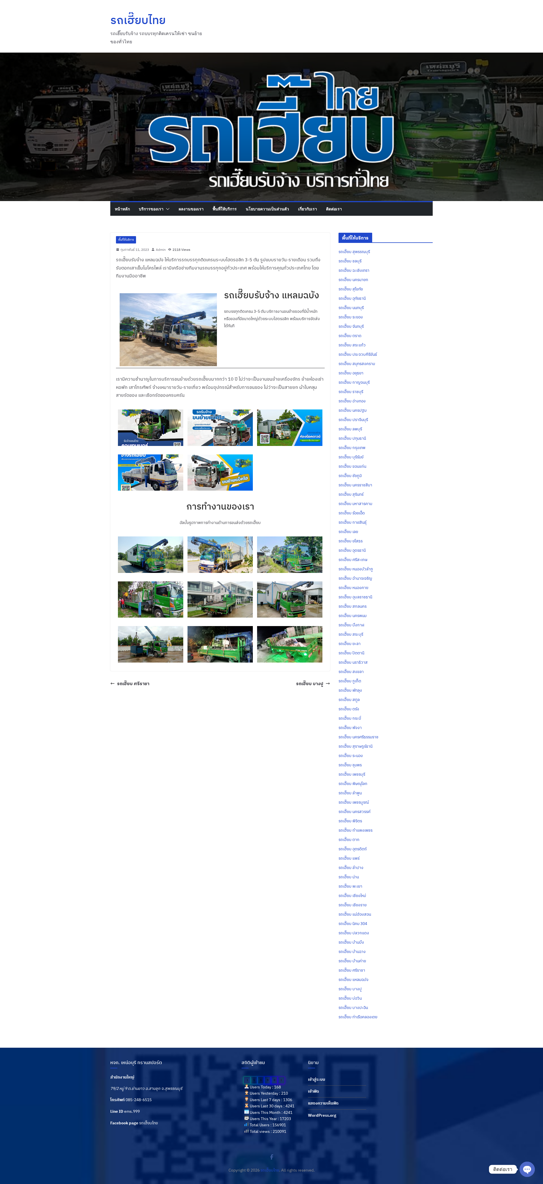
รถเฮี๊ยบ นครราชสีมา (355, 485)
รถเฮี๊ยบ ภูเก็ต (350, 680)
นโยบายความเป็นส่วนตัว (267, 209)
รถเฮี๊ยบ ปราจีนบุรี (353, 419)
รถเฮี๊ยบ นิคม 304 (353, 923)
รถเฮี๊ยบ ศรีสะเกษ (353, 559)
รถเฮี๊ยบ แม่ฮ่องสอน (355, 914)
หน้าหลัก (122, 209)
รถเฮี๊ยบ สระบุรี (351, 634)
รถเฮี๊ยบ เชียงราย (353, 904)
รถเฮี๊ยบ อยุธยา (351, 373)
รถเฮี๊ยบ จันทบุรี (351, 326)
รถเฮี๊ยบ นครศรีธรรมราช (358, 736)
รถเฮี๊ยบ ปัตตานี (351, 652)
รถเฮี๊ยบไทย (138, 19)
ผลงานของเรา (191, 209)
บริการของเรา (151, 209)
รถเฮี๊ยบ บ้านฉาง (352, 951)
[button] (166, 209)
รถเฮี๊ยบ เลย (348, 531)
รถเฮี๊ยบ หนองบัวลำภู (356, 568)
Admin (161, 249)
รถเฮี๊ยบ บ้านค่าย (352, 960)
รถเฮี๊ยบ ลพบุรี (350, 429)
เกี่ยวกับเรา (307, 209)
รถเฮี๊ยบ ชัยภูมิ (350, 475)
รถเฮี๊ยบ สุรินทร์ (351, 494)
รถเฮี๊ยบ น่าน (349, 876)
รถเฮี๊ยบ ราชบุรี (351, 391)
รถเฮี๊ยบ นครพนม (353, 615)
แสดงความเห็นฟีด (323, 1103)
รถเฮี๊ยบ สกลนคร (353, 606)
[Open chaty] (527, 1169)
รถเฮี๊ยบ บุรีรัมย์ (351, 457)
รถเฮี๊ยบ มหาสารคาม (355, 503)
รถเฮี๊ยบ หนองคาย (353, 587)
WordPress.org (322, 1115)
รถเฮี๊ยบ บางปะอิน (353, 1007)
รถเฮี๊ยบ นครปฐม (353, 410)
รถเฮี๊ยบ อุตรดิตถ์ (353, 848)
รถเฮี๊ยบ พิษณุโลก (353, 783)
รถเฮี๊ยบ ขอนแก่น (352, 466)
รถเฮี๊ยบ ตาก (349, 839)
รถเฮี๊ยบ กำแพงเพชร (355, 830)
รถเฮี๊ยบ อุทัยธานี (352, 298)
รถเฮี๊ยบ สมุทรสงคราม (357, 363)
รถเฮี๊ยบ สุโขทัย (351, 289)
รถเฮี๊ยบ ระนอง (351, 755)
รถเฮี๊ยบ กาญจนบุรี (354, 382)
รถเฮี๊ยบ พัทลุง (350, 690)
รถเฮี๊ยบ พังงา (350, 727)
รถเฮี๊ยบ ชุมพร (350, 764)
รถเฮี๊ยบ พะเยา (350, 886)
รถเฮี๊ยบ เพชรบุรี (352, 774)
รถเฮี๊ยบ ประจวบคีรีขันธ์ (358, 354)
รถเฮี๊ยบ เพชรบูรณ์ (354, 802)
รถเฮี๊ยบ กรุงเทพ (352, 447)
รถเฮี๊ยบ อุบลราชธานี (355, 596)
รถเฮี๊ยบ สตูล (349, 699)
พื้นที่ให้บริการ (225, 209)
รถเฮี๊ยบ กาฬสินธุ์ (353, 522)
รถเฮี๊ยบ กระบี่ (350, 718)
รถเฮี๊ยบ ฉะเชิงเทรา (354, 270)
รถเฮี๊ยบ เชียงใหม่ (352, 895)
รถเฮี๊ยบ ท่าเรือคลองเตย (358, 1016)
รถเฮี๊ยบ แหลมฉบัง (354, 979)
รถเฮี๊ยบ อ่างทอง (352, 401)
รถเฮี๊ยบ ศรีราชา (133, 683)
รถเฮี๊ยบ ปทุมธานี (352, 438)
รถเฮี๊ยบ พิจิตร (350, 820)
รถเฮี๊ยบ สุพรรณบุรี (354, 251)
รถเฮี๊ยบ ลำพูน (350, 792)
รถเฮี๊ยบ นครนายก (353, 279)
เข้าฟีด (313, 1091)
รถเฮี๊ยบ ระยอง (351, 317)
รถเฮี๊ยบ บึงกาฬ (351, 624)
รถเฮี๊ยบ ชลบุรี (350, 261)
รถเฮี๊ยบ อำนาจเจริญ (355, 578)
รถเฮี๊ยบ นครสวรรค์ (354, 811)
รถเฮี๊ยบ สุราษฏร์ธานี (355, 746)
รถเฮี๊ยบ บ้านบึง (351, 942)
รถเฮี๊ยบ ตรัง (349, 708)
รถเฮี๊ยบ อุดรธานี (352, 550)
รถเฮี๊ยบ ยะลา (350, 643)
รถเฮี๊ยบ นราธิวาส (353, 662)
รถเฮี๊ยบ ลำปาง (351, 867)
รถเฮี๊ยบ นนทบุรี (351, 307)
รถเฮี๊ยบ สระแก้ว (352, 345)
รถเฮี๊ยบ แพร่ (349, 858)
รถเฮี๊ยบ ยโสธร (351, 541)
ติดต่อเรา (334, 209)
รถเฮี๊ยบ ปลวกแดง (354, 932)
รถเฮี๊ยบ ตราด (350, 335)
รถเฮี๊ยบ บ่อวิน (350, 998)
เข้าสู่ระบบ (316, 1079)
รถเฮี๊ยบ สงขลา (351, 671)
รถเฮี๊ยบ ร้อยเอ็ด (352, 513)
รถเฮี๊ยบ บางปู (309, 683)
